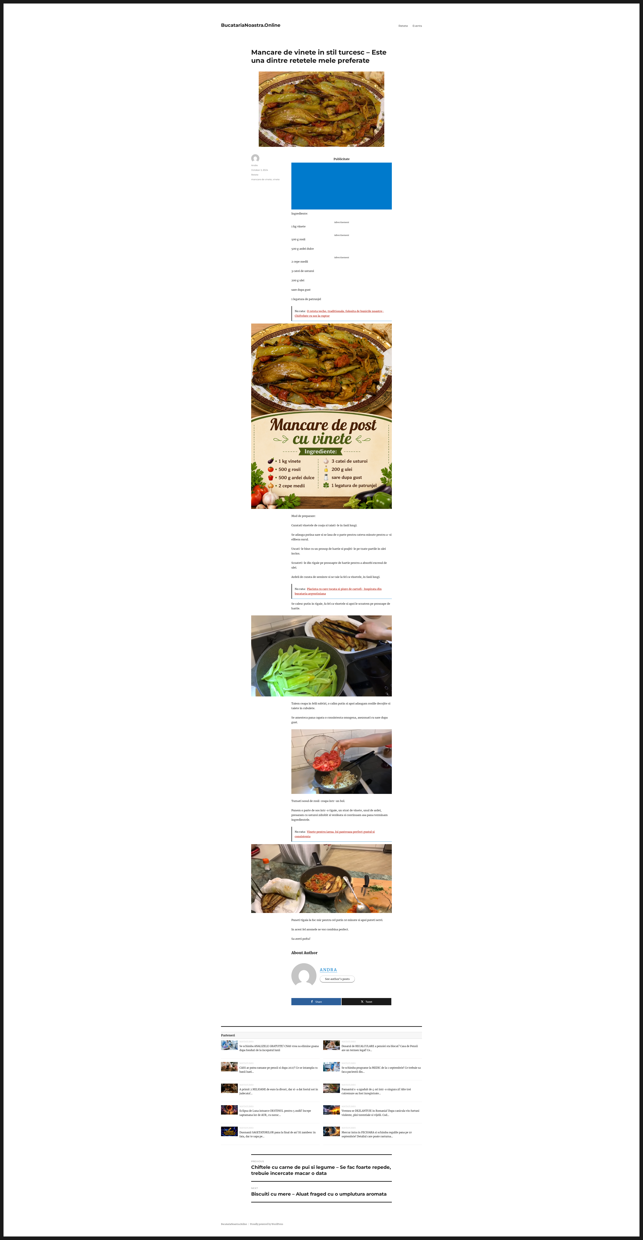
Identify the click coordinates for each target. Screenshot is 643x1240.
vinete (276, 179)
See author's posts (337, 979)
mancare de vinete (261, 179)
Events (417, 25)
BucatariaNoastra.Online (250, 25)
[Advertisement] (342, 186)
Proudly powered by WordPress (266, 1224)
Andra (328, 969)
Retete (403, 25)
